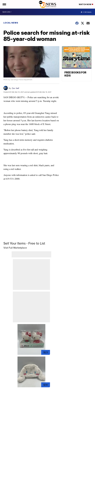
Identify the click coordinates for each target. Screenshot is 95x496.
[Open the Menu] (4, 4)
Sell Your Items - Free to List (24, 243)
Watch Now (85, 4)
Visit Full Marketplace (15, 248)
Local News (10, 23)
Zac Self (15, 88)
